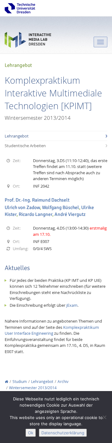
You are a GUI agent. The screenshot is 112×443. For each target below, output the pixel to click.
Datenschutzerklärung (62, 432)
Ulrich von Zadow (22, 207)
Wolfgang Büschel (60, 207)
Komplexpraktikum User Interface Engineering (52, 330)
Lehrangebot (17, 136)
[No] (104, 417)
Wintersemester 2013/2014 (33, 387)
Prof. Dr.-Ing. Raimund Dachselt (37, 200)
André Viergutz (70, 214)
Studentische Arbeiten (25, 145)
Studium (19, 381)
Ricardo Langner (35, 214)
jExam (71, 305)
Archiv (63, 381)
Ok (30, 432)
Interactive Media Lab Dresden (28, 41)
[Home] (6, 381)
